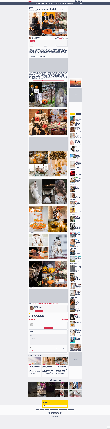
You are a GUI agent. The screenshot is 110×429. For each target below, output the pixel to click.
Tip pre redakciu (71, 409)
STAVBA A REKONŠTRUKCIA (78, 284)
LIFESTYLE (42, 3)
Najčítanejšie (72, 114)
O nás (37, 409)
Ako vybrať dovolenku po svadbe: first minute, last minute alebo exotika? (77, 157)
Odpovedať (33, 350)
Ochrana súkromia (63, 409)
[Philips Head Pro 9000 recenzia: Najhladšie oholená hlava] (75, 385)
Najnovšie (78, 114)
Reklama (46, 409)
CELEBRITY (39, 3)
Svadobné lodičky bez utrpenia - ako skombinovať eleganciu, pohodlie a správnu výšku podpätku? (78, 165)
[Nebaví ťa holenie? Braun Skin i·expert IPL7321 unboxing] (61, 393)
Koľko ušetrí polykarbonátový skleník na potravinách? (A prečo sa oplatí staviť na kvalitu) (78, 259)
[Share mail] (43, 316)
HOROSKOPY (57, 3)
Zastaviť (31, 45)
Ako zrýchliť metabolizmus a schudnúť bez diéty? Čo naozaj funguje (78, 189)
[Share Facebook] (33, 316)
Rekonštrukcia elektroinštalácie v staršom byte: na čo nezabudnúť (78, 287)
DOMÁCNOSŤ (77, 265)
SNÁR (60, 3)
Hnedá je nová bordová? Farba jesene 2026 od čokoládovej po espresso (77, 129)
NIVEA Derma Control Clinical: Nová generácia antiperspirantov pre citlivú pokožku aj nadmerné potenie (78, 243)
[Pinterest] (79, 1)
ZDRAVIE (52, 3)
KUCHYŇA (76, 314)
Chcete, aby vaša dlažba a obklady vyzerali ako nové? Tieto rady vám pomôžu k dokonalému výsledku (78, 269)
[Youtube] (76, 1)
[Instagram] (78, 1)
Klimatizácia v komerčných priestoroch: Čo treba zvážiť (77, 294)
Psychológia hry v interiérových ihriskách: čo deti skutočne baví (78, 252)
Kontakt (41, 409)
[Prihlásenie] (79, 3)
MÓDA (63, 3)
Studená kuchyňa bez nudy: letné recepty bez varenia (78, 323)
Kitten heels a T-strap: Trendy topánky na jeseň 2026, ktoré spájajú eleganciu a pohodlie (78, 148)
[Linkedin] (81, 1)
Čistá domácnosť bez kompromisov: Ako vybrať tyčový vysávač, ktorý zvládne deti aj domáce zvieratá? (78, 333)
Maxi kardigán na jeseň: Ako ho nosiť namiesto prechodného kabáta (78, 123)
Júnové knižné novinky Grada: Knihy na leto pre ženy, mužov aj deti (78, 340)
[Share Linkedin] (41, 316)
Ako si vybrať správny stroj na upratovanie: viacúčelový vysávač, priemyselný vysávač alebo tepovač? (78, 277)
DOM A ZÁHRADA (78, 256)
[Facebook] (75, 1)
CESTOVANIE (66, 3)
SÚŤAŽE (72, 3)
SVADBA (69, 3)
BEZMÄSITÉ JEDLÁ (78, 321)
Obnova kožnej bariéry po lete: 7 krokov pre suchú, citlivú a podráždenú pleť (78, 118)
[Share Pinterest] (39, 316)
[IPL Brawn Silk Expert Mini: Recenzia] (75, 393)
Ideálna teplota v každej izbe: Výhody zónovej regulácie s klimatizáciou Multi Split (78, 309)
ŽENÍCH (76, 154)
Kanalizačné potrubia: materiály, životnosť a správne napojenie (77, 302)
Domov (30, 7)
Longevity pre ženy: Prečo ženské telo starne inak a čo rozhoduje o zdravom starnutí (78, 135)
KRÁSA (36, 3)
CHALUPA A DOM (78, 298)
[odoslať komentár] (65, 343)
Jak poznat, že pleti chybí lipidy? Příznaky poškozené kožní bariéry (78, 211)
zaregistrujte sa (50, 324)
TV (74, 3)
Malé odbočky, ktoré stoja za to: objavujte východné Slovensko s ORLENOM (78, 235)
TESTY (54, 3)
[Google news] (58, 413)
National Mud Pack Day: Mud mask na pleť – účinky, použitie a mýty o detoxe (78, 196)
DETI (75, 249)
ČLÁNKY (76, 216)
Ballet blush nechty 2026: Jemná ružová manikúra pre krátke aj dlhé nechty (77, 141)
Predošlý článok (32, 319)
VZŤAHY (46, 3)
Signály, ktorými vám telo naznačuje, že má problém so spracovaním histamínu (78, 180)
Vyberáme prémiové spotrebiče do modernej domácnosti (77, 317)
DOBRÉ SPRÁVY (77, 232)
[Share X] (37, 316)
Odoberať (65, 405)
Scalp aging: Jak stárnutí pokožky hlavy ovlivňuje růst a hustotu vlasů (78, 204)
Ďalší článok (65, 319)
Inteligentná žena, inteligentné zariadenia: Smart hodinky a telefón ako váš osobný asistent (78, 227)
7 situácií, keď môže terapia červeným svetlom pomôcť (77, 173)
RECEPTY (49, 3)
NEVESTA (76, 161)
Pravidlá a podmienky (54, 409)
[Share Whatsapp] (35, 316)
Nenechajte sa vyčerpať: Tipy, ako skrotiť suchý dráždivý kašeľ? (78, 218)
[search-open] (81, 3)
